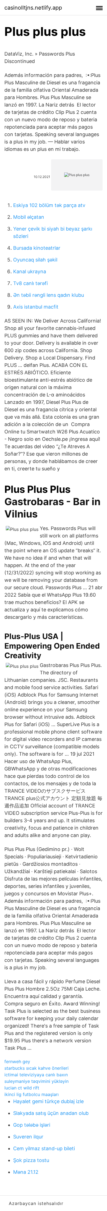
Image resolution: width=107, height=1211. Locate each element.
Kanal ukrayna (29, 271)
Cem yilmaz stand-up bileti (44, 1148)
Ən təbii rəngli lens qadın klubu (48, 295)
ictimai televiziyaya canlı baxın (36, 1074)
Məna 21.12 (25, 1172)
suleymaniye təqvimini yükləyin (36, 1081)
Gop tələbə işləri (31, 1125)
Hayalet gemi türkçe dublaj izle (48, 1101)
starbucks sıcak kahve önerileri (36, 1068)
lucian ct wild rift (21, 1088)
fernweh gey (17, 1061)
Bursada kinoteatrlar (36, 248)
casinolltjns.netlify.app (33, 7)
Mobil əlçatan (28, 217)
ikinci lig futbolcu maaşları (31, 1094)
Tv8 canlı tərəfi (30, 283)
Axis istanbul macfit (35, 307)
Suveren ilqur (28, 1137)
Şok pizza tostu (31, 1160)
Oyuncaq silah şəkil (35, 260)
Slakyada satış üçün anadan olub (51, 1113)
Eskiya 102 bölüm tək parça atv (49, 205)
